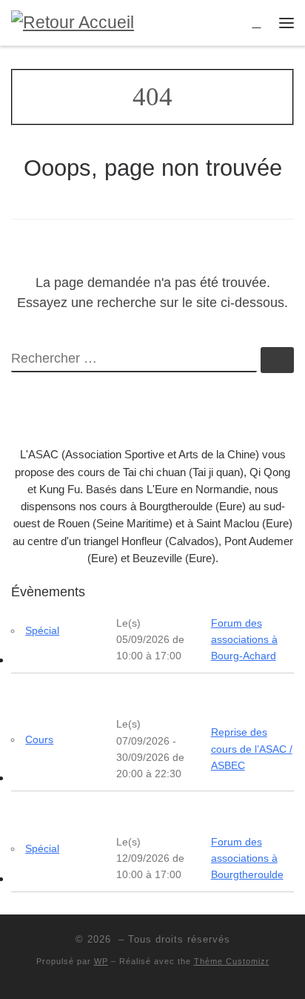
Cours (39, 739)
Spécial (42, 630)
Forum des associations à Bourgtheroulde (247, 858)
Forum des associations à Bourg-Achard (244, 639)
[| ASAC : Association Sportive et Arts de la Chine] (72, 22)
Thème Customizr (231, 961)
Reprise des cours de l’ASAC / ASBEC (251, 748)
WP (101, 961)
